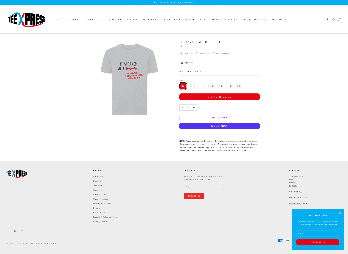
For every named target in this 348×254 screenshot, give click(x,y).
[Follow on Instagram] (22, 231)
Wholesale (115, 19)
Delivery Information (102, 203)
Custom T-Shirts (100, 194)
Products (61, 19)
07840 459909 (295, 192)
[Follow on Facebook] (8, 231)
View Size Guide (219, 96)
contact (132, 19)
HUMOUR (190, 19)
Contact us (97, 190)
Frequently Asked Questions (105, 217)
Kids (101, 19)
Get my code (318, 242)
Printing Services (282, 19)
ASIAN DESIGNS (172, 19)
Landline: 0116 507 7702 (299, 197)
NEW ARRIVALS (151, 19)
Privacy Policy (99, 212)
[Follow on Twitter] (15, 231)
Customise (98, 176)
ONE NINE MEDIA (49, 243)
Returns (96, 208)
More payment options (219, 133)
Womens (88, 19)
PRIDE (203, 19)
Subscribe (194, 196)
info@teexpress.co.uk (298, 203)
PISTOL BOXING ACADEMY (225, 19)
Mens (75, 19)
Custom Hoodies (100, 199)
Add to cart (219, 118)
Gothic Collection (255, 19)
